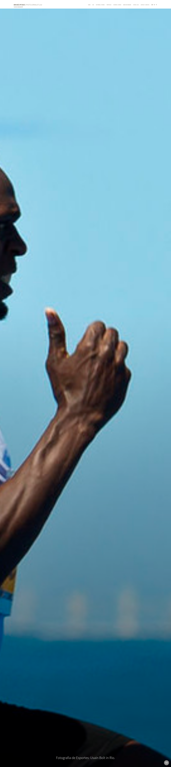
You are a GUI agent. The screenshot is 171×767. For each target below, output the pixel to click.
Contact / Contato (145, 4)
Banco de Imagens (127, 4)
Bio (93, 4)
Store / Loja (136, 4)
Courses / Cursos (117, 4)
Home (89, 4)
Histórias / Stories (100, 4)
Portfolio (109, 4)
